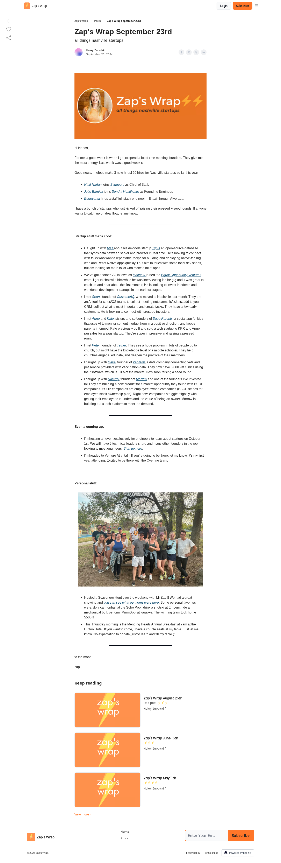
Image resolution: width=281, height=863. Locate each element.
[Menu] (256, 5)
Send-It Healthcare (125, 191)
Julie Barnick (93, 191)
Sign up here (132, 448)
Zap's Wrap (81, 21)
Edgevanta (92, 198)
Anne (96, 318)
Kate (110, 318)
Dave (112, 362)
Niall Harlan (93, 184)
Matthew (139, 275)
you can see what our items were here (131, 602)
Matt (110, 248)
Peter (96, 345)
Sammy (113, 379)
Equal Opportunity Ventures (181, 275)
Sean (96, 297)
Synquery (117, 184)
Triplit (156, 248)
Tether (121, 345)
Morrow (141, 379)
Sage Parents (163, 318)
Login (224, 6)
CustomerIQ (125, 297)
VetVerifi (139, 362)
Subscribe (242, 6)
